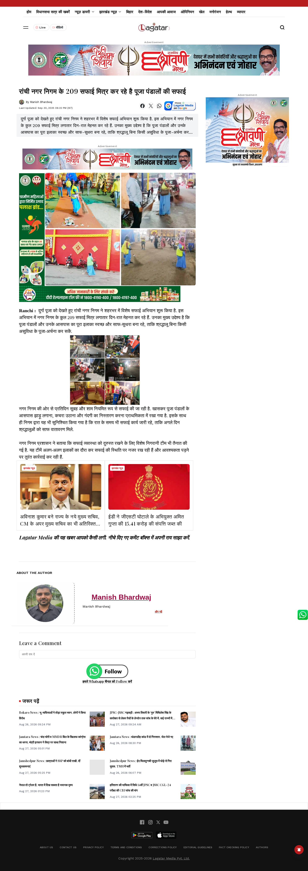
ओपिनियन (187, 12)
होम (29, 12)
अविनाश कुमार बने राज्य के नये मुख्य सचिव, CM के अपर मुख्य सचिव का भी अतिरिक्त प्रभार (60, 523)
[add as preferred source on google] (180, 105)
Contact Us (68, 847)
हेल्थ (229, 12)
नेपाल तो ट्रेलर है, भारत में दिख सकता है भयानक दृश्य (46, 785)
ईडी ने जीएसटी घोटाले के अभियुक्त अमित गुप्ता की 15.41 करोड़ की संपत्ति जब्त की (146, 520)
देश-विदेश (145, 12)
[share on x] (151, 106)
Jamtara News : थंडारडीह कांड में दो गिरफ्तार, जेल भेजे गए (141, 737)
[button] (25, 27)
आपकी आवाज (166, 12)
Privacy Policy (93, 847)
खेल (201, 12)
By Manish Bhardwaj (39, 102)
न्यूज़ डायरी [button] (82, 12)
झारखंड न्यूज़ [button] (108, 12)
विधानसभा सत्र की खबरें (53, 12)
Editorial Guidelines (198, 847)
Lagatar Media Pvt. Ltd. (171, 858)
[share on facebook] (142, 106)
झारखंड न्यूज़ (29, 468)
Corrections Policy (163, 847)
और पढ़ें (158, 611)
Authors (262, 847)
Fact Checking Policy (234, 847)
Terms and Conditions (126, 847)
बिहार (129, 12)
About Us (46, 847)
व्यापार (241, 12)
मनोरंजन (215, 12)
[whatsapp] (159, 106)
